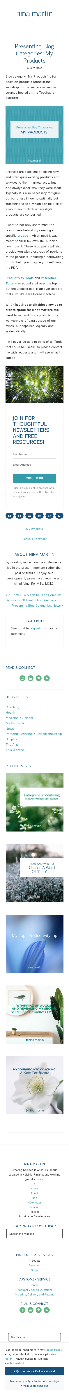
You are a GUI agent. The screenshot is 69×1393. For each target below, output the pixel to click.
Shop (34, 1270)
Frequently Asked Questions (34, 1289)
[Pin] (39, 515)
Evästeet (18, 1363)
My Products (34, 529)
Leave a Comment (34, 539)
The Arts (12, 744)
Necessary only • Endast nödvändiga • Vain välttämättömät (34, 1383)
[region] (34, 1367)
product (23, 235)
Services (34, 1265)
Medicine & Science (20, 718)
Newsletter (34, 1202)
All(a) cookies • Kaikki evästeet (34, 1371)
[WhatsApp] (49, 515)
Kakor (8, 1358)
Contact (34, 1285)
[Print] (59, 515)
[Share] (19, 515)
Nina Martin (34, 14)
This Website (15, 750)
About (34, 1193)
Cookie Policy (53, 1349)
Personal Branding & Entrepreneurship (34, 734)
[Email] (9, 515)
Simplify (11, 739)
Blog (34, 1197)
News (10, 728)
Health (10, 712)
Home (34, 1188)
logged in (37, 628)
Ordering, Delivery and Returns (34, 1294)
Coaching (12, 707)
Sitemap (34, 1207)
